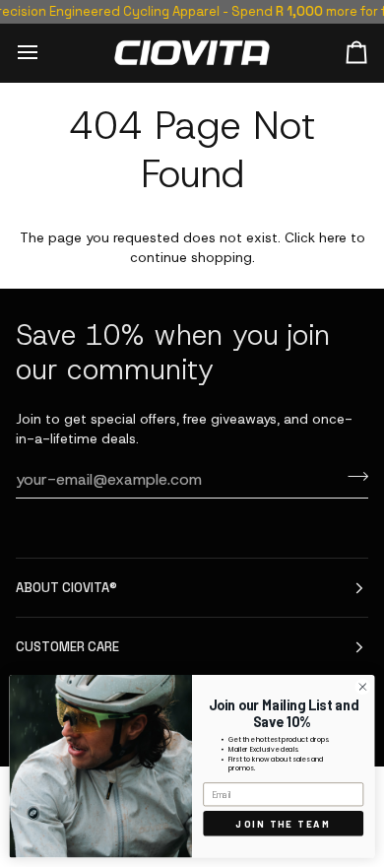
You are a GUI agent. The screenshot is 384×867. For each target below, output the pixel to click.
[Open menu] (45, 52)
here (333, 237)
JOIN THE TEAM (283, 823)
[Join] (352, 477)
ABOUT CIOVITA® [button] (66, 587)
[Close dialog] (362, 687)
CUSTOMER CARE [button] (67, 646)
